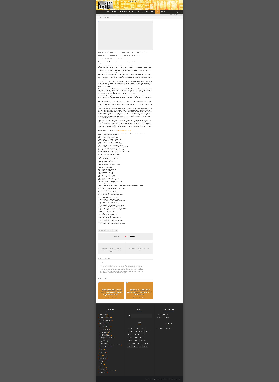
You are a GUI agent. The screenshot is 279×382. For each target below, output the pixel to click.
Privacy (153, 379)
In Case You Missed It (106, 320)
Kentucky (130, 334)
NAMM (102, 338)
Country (176, 14)
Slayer (129, 346)
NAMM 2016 (105, 340)
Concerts (115, 12)
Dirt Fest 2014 (105, 329)
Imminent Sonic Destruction (107, 370)
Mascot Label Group (140, 337)
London (143, 334)
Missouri (137, 340)
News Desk (102, 360)
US (124, 59)
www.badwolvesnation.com (124, 130)
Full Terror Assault (105, 335)
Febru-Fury (103, 334)
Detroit (143, 328)
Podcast (101, 366)
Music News (118, 59)
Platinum (109, 230)
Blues (171, 14)
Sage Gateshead (145, 343)
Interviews (123, 12)
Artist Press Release (104, 317)
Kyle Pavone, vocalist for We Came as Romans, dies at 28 (139, 249)
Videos (131, 12)
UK (101, 363)
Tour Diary (102, 369)
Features (145, 12)
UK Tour (145, 346)
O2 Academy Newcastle (133, 343)
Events (101, 323)
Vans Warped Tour (105, 346)
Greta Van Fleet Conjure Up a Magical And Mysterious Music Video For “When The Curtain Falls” (111, 250)
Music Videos (103, 358)
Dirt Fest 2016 (105, 331)
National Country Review (164, 316)
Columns (102, 319)
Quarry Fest (104, 341)
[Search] (177, 11)
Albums (137, 12)
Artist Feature (103, 316)
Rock (181, 14)
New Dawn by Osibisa (113, 15)
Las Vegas (137, 334)
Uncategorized (103, 372)
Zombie (115, 230)
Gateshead (130, 331)
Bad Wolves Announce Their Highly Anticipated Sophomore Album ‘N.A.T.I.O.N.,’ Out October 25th (139, 292)
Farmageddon (104, 332)
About (163, 12)
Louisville (130, 337)
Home (107, 12)
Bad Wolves (102, 230)
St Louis (135, 346)
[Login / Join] (181, 11)
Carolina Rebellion (105, 326)
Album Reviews (103, 314)
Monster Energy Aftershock (107, 337)
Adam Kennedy (108, 297)
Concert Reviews (103, 322)
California (130, 328)
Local (151, 12)
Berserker (103, 325)
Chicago (137, 328)
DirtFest (103, 328)
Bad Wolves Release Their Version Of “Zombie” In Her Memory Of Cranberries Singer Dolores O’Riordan (111, 292)
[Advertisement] (166, 30)
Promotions (102, 367)
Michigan (130, 340)
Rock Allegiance (104, 343)
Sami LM (101, 59)
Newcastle (143, 340)
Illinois (147, 331)
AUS (102, 361)
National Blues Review (164, 317)
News (157, 12)
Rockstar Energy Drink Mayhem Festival (110, 345)
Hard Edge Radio (140, 331)
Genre (101, 348)
